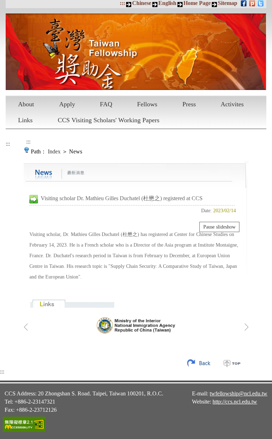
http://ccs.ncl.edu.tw (234, 402)
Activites (232, 104)
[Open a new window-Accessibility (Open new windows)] (24, 431)
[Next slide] (246, 327)
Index (54, 151)
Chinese (141, 3)
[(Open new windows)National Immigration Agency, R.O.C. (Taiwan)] (136, 325)
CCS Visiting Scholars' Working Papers (108, 120)
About (26, 104)
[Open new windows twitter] (261, 3)
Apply (67, 104)
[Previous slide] (25, 327)
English (167, 3)
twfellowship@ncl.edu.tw (238, 393)
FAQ (106, 104)
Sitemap (227, 3)
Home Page (197, 3)
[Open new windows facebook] (244, 3)
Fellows (147, 104)
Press (189, 104)
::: (122, 3)
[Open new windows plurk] (252, 3)
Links (25, 120)
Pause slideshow (219, 227)
